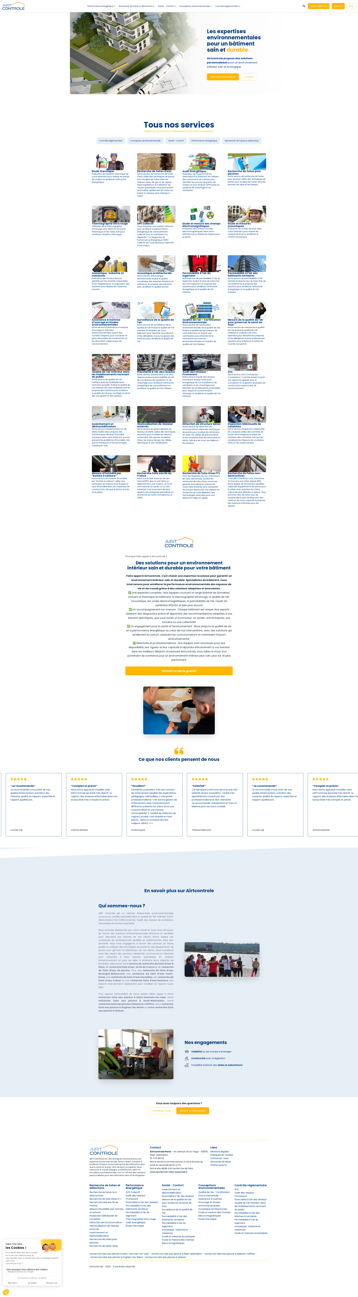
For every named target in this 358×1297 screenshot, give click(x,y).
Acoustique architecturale (212, 1209)
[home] (13, 6)
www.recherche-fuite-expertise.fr (169, 1171)
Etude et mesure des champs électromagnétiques (178, 1241)
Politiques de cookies (221, 1155)
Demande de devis (220, 1161)
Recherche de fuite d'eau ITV (105, 1199)
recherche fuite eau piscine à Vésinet (165, 1257)
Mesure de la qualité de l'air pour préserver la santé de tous (177, 1203)
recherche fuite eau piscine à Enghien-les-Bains (116, 1257)
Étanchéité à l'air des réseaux (142, 1202)
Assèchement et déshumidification (99, 1234)
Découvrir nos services (222, 76)
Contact (338, 6)
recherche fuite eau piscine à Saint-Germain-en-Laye (119, 1253)
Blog (351, 6)
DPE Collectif (133, 1192)
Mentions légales (219, 1151)
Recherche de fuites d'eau (104, 1246)
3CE (237, 1189)
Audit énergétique (135, 1222)
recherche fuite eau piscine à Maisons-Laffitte (229, 1253)
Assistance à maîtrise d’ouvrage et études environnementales (210, 1202)
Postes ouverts (218, 1165)
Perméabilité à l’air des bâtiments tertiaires (138, 1207)
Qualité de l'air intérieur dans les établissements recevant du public (250, 1206)
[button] (100, 6)
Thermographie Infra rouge (141, 1219)
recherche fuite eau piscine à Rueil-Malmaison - (177, 1253)
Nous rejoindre (319, 6)
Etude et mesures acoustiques (178, 1236)
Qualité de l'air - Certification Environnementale (214, 1194)
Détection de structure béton (106, 1222)
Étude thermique (135, 1225)
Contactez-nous (161, 1110)
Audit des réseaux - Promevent (136, 1197)
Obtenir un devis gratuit (179, 671)
